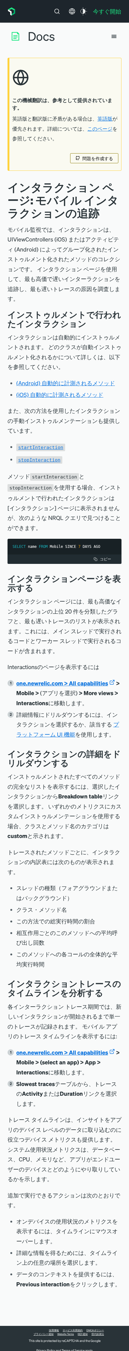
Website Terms (65, 1334)
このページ (99, 129)
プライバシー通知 (44, 1334)
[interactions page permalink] (38, 587)
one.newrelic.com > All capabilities (62, 683)
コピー (105, 559)
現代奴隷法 (97, 1334)
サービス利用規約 (73, 1330)
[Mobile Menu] (113, 36)
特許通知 (83, 1334)
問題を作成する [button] (97, 158)
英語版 (104, 119)
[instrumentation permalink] (91, 323)
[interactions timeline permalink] (108, 992)
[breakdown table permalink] (73, 763)
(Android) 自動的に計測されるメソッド (65, 382)
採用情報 (54, 1330)
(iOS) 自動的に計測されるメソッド (59, 394)
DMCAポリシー (95, 1330)
